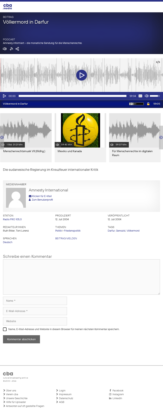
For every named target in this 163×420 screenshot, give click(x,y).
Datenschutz (65, 398)
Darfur (111, 231)
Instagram (117, 394)
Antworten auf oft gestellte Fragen (24, 406)
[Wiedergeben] (4, 96)
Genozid (120, 231)
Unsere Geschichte (16, 398)
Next (161, 138)
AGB (61, 402)
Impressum (65, 394)
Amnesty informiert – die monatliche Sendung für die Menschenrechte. (42, 43)
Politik (58, 231)
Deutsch (7, 242)
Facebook (117, 390)
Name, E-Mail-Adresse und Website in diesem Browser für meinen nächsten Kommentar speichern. (63, 329)
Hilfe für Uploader (15, 402)
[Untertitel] (140, 96)
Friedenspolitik (72, 231)
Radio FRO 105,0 (12, 219)
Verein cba (11, 394)
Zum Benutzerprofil (42, 200)
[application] (81, 96)
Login (61, 390)
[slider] (72, 96)
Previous (2, 138)
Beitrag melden (66, 238)
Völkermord (133, 231)
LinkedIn (116, 398)
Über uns (10, 390)
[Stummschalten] (147, 96)
